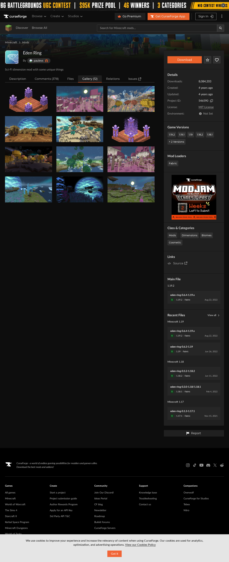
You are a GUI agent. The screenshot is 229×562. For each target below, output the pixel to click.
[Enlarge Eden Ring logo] (12, 57)
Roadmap (99, 516)
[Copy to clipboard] (211, 101)
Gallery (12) (90, 79)
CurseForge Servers (104, 528)
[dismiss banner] (223, 5)
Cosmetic (175, 242)
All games (10, 492)
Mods (25, 42)
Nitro (186, 510)
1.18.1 (210, 134)
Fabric (173, 163)
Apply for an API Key (61, 510)
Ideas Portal (100, 498)
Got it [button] (114, 553)
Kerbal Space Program (17, 522)
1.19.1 (181, 134)
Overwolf (189, 492)
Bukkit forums (102, 522)
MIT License (206, 107)
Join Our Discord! (104, 492)
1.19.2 (172, 134)
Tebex (187, 504)
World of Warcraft (15, 504)
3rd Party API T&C (60, 516)
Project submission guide (63, 498)
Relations (113, 79)
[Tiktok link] (195, 465)
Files (70, 79)
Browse (37, 16)
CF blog (98, 504)
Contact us (145, 504)
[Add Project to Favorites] (207, 59)
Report (196, 433)
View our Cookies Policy (140, 544)
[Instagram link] (188, 465)
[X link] (215, 465)
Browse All (39, 28)
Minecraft (11, 42)
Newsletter (100, 510)
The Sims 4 (11, 510)
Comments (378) (47, 79)
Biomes (206, 235)
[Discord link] (208, 465)
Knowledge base (148, 492)
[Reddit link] (222, 465)
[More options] (221, 16)
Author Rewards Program (64, 504)
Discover (22, 28)
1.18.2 (200, 134)
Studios (73, 16)
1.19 (191, 134)
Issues (132, 79)
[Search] (220, 28)
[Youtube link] (201, 465)
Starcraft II (11, 516)
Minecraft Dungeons (16, 528)
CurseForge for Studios (196, 498)
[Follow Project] (216, 59)
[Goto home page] (16, 16)
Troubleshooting (148, 498)
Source (178, 263)
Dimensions (189, 235)
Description (17, 79)
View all (212, 315)
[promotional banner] (114, 5)
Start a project (57, 492)
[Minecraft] (8, 28)
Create (55, 16)
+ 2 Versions (176, 141)
